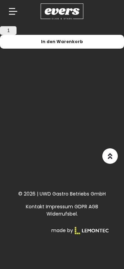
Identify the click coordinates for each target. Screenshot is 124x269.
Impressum (59, 206)
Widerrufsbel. (62, 213)
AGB (93, 206)
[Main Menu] (13, 11)
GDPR (80, 206)
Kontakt (35, 206)
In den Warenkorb (62, 41)
